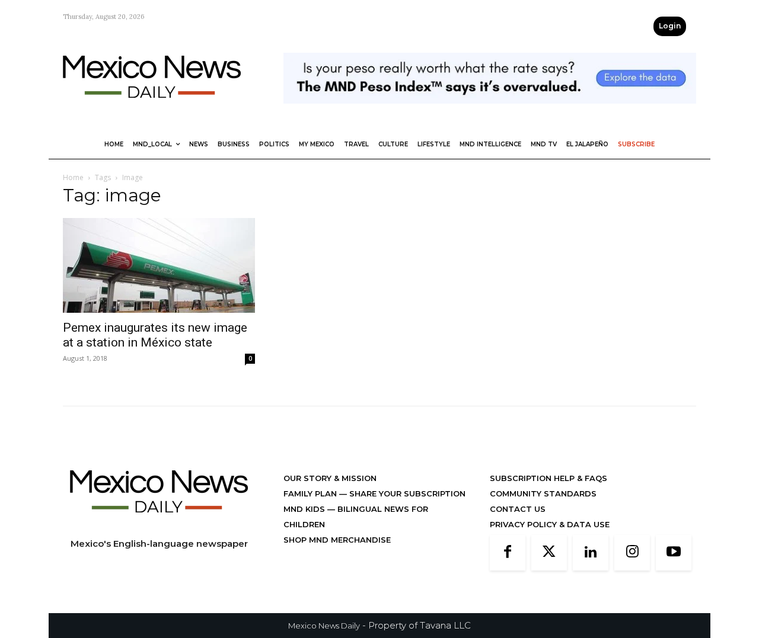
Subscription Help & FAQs (548, 478)
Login (670, 25)
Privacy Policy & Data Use (550, 524)
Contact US (518, 509)
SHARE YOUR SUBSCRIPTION (406, 493)
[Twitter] (549, 552)
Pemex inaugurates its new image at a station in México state (155, 335)
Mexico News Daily (324, 625)
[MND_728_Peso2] (489, 112)
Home (73, 177)
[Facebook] (507, 552)
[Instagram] (632, 552)
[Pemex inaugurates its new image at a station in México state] (159, 265)
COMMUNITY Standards (543, 493)
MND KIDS (305, 509)
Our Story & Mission (330, 478)
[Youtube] (673, 552)
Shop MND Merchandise (337, 539)
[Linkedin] (590, 552)
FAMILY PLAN (311, 493)
